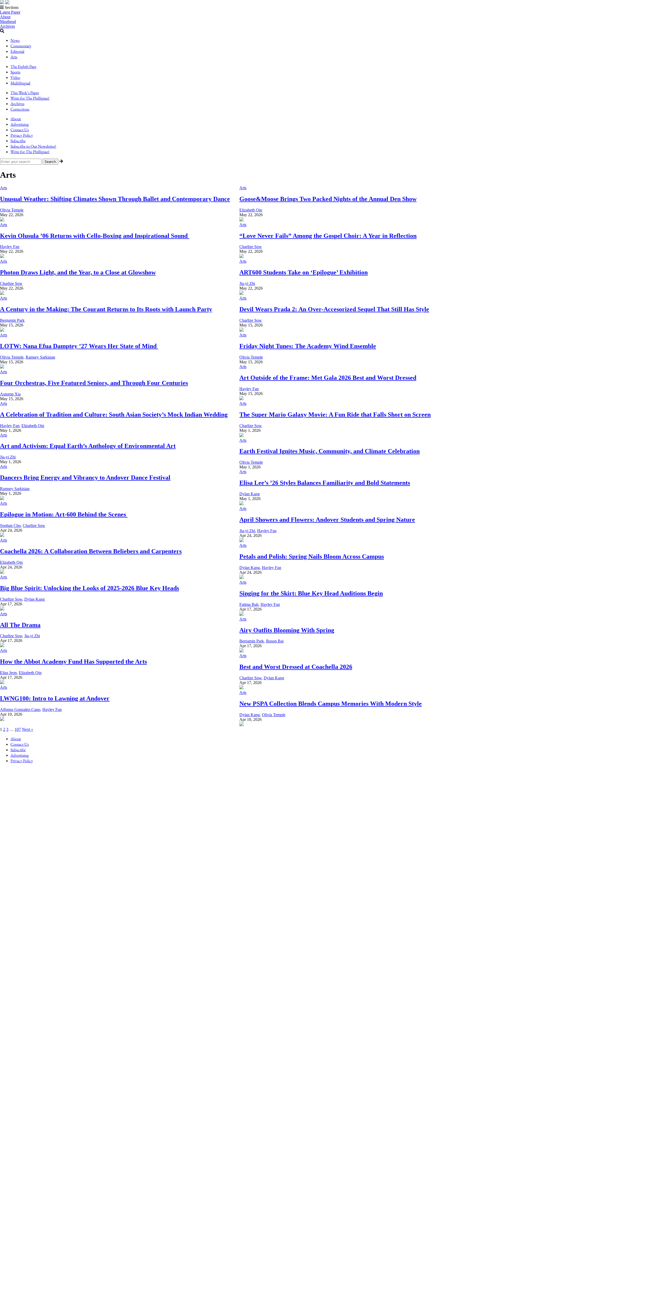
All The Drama (20, 625)
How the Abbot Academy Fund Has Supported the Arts (73, 661)
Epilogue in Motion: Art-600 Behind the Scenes (64, 514)
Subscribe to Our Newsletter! (33, 146)
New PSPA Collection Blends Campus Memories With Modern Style (330, 703)
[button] (334, 7)
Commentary (20, 46)
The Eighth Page (23, 66)
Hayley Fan (9, 246)
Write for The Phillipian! (29, 98)
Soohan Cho (10, 525)
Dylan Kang (249, 494)
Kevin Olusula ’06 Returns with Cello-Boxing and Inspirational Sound (94, 235)
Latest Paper (10, 12)
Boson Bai (275, 641)
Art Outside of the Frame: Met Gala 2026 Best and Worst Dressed (327, 377)
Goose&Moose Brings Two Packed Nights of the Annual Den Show (328, 199)
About (5, 17)
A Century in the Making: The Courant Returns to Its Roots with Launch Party (106, 309)
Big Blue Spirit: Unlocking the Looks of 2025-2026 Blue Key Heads (89, 588)
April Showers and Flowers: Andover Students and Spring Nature (327, 519)
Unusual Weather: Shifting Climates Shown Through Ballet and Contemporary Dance (115, 199)
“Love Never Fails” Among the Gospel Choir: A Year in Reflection (328, 235)
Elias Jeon (8, 672)
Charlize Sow (250, 246)
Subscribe (18, 140)
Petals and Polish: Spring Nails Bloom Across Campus (311, 556)
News (15, 40)
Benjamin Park (12, 320)
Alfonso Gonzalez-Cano (20, 709)
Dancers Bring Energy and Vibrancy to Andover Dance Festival (85, 477)
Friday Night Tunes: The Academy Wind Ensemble (307, 346)
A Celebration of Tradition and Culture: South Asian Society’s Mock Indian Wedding (114, 414)
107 (18, 729)
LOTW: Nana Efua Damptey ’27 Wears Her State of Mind (79, 346)
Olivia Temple (12, 210)
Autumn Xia (10, 394)
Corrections (19, 109)
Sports (15, 72)
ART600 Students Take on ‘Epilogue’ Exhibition (303, 272)
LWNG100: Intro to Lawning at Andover (54, 698)
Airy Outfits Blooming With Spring (286, 630)
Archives (7, 26)
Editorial (17, 51)
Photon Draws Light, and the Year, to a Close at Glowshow (78, 272)
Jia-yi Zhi (247, 283)
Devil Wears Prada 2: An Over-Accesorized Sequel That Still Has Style (334, 309)
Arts (13, 57)
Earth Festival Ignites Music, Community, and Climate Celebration (329, 451)
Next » (27, 729)
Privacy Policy (21, 135)
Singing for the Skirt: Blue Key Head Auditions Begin (311, 593)
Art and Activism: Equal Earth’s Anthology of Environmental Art (88, 446)
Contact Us (19, 130)
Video (15, 77)
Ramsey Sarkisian (40, 357)
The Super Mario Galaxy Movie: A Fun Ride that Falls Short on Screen (335, 414)
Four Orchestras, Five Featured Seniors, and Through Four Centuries (94, 383)
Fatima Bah (248, 604)
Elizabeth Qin (250, 210)
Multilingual (20, 83)
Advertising (19, 124)
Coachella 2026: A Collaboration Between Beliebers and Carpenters (91, 551)
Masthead (8, 21)
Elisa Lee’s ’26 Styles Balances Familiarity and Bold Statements (324, 482)
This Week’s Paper (24, 92)
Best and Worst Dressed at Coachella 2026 (295, 666)
